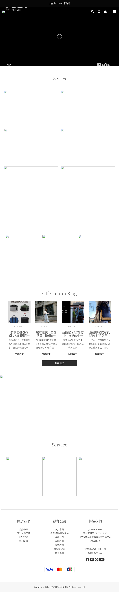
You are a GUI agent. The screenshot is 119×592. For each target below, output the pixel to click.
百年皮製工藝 (23, 533)
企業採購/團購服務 (60, 533)
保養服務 (59, 537)
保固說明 (59, 541)
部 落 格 (23, 541)
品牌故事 (24, 529)
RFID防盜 (23, 537)
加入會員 (59, 529)
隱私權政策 (59, 548)
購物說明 (59, 544)
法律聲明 (59, 552)
